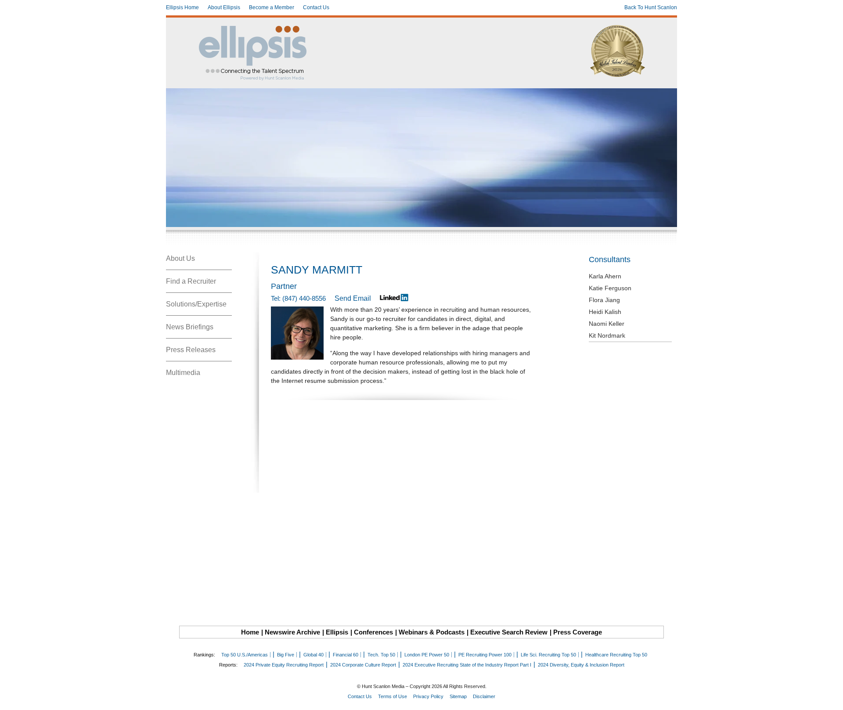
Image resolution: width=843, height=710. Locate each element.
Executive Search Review (509, 632)
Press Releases (191, 349)
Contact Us (316, 7)
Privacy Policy (428, 696)
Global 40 (313, 654)
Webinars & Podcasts (432, 632)
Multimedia (183, 372)
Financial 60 (345, 654)
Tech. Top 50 (381, 654)
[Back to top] (830, 697)
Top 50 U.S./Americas (244, 654)
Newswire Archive (292, 632)
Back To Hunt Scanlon (650, 7)
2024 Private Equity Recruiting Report (284, 664)
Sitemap (458, 696)
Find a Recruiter (191, 281)
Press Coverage (577, 632)
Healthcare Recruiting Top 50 (616, 654)
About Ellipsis (224, 7)
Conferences (373, 632)
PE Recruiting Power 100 (485, 654)
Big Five (285, 654)
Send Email (353, 298)
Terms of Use (392, 696)
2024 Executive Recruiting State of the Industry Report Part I (467, 664)
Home (250, 632)
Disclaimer (484, 696)
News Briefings (189, 327)
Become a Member (271, 7)
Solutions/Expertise (196, 304)
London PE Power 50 (426, 654)
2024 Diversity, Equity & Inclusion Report (581, 664)
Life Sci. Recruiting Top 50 (548, 654)
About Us (180, 258)
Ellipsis (337, 632)
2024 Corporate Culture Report (363, 664)
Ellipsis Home (182, 7)
